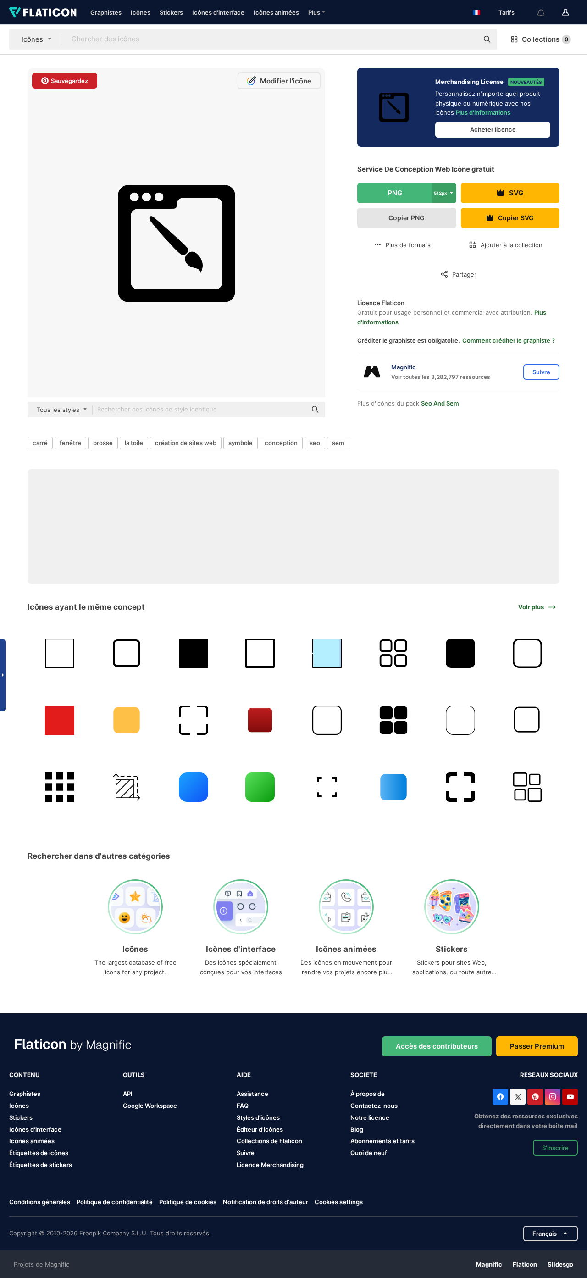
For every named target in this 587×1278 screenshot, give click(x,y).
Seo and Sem (440, 403)
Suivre (246, 1152)
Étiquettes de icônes (38, 1152)
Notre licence (369, 1117)
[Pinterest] (535, 1097)
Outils (134, 1074)
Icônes (140, 12)
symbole (240, 442)
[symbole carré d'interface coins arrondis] (461, 787)
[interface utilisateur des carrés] (394, 720)
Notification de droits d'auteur (265, 1202)
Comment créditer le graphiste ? (508, 340)
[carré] (60, 653)
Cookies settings (339, 1202)
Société (363, 1074)
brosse (103, 442)
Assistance (252, 1093)
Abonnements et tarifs (382, 1141)
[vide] (327, 787)
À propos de (367, 1093)
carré (40, 442)
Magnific (489, 1264)
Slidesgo (560, 1264)
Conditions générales (39, 1202)
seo (315, 442)
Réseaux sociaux (549, 1074)
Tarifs (506, 12)
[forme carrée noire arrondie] (461, 653)
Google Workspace (150, 1105)
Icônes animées (276, 12)
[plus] (394, 653)
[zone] (127, 787)
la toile (134, 442)
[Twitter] (518, 1097)
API (128, 1093)
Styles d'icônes (258, 1117)
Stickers (171, 12)
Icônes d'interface (218, 12)
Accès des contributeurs (437, 1046)
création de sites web (185, 442)
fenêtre (70, 442)
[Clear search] (467, 39)
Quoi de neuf (368, 1152)
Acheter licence (493, 129)
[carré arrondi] (193, 787)
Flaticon (525, 1264)
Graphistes (106, 12)
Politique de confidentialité (115, 1202)
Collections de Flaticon (269, 1141)
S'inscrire (555, 1147)
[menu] (60, 787)
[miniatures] (527, 787)
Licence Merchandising (270, 1164)
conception (281, 442)
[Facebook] (500, 1097)
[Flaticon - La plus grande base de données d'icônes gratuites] (43, 12)
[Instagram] (552, 1097)
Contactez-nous (374, 1105)
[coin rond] (461, 720)
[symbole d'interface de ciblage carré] (193, 720)
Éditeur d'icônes (260, 1129)
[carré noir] (193, 653)
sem (338, 442)
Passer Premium (537, 1046)
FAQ (243, 1105)
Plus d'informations (483, 112)
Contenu (24, 1074)
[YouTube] (570, 1097)
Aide (244, 1074)
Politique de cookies (187, 1202)
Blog (356, 1129)
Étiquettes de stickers (40, 1164)
